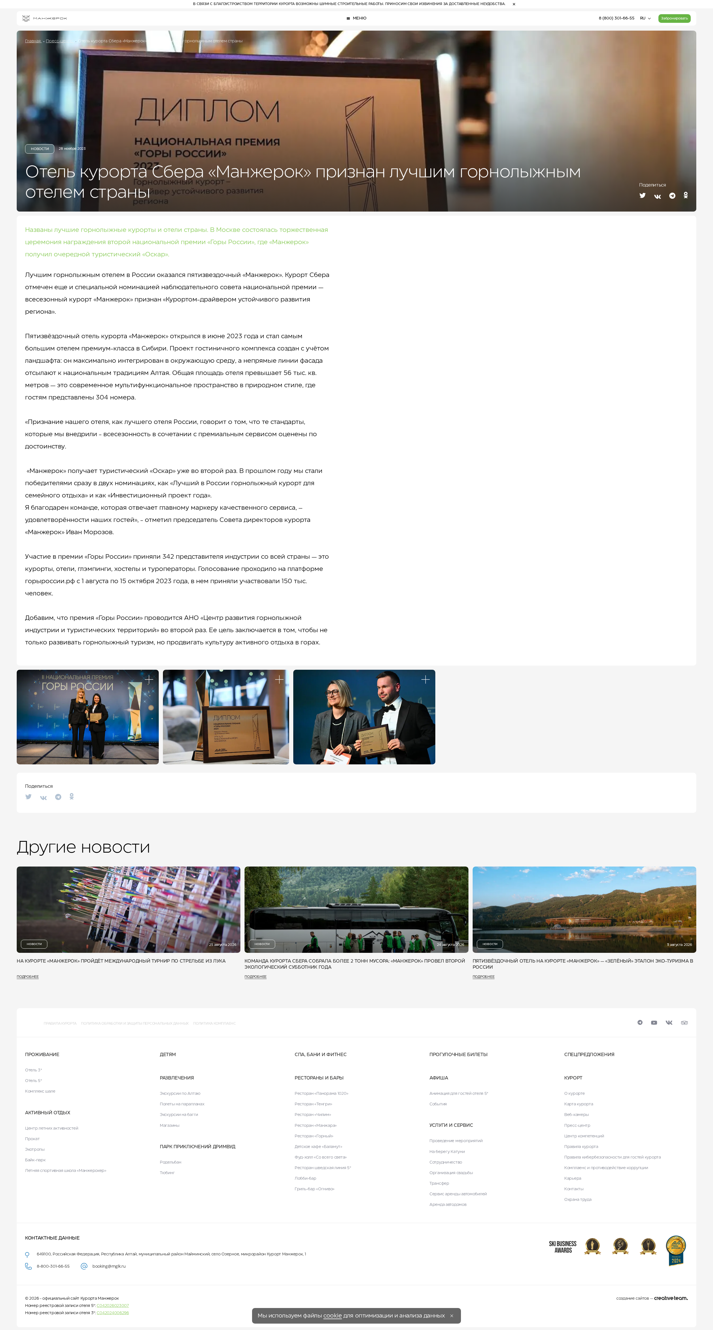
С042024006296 (113, 1313)
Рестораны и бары (319, 1078)
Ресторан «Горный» (314, 1136)
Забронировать (674, 18)
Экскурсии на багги (179, 1114)
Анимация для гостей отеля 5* (458, 1093)
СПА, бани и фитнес (320, 1055)
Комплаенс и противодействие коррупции (606, 1168)
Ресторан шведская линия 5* (323, 1168)
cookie (332, 1315)
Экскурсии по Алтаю (180, 1093)
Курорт (573, 1078)
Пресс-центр (577, 1125)
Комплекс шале (40, 1091)
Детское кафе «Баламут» (318, 1147)
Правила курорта (60, 1023)
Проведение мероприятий (456, 1141)
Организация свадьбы (451, 1173)
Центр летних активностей (51, 1128)
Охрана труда (578, 1199)
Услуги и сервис (451, 1125)
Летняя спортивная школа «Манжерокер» (65, 1170)
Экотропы (35, 1149)
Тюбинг (167, 1173)
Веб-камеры (576, 1114)
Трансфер (439, 1183)
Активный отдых (47, 1113)
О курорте (574, 1093)
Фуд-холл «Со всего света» (321, 1157)
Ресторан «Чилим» (313, 1114)
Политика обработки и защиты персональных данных (135, 1023)
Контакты (573, 1189)
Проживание (42, 1055)
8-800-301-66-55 (53, 1266)
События (438, 1104)
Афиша (438, 1078)
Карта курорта (578, 1104)
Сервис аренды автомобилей (458, 1194)
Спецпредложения (589, 1055)
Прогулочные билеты (458, 1055)
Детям (168, 1055)
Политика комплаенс (214, 1023)
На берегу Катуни (447, 1152)
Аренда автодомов (448, 1204)
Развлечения (177, 1078)
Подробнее (28, 976)
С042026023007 (113, 1305)
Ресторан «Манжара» (316, 1125)
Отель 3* (33, 1070)
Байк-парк (35, 1160)
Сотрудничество (445, 1162)
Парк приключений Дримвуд (197, 1147)
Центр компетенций (584, 1136)
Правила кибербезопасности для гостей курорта (612, 1157)
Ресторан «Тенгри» (313, 1104)
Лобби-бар (305, 1178)
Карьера (572, 1178)
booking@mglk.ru (109, 1266)
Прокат (32, 1139)
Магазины (169, 1125)
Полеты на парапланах (182, 1104)
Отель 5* (33, 1081)
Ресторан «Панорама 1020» (321, 1093)
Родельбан (170, 1162)
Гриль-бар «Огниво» (314, 1189)
